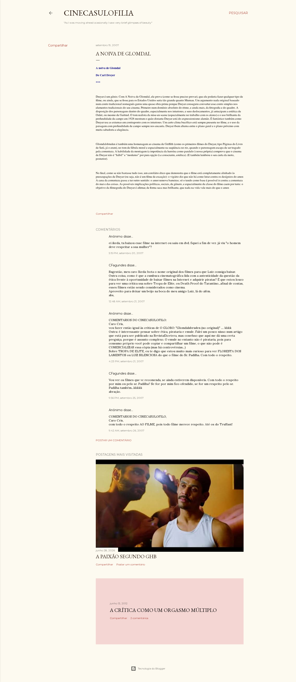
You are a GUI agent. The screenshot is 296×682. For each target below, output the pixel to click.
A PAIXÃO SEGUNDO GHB (126, 556)
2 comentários (139, 618)
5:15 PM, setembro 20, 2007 (126, 253)
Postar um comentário (114, 440)
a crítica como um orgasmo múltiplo (163, 610)
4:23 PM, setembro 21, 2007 (126, 361)
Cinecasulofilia (99, 13)
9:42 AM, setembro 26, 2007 (126, 430)
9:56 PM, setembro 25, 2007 (126, 397)
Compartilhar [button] (58, 45)
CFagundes (117, 265)
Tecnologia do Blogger (151, 668)
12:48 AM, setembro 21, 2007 (127, 301)
